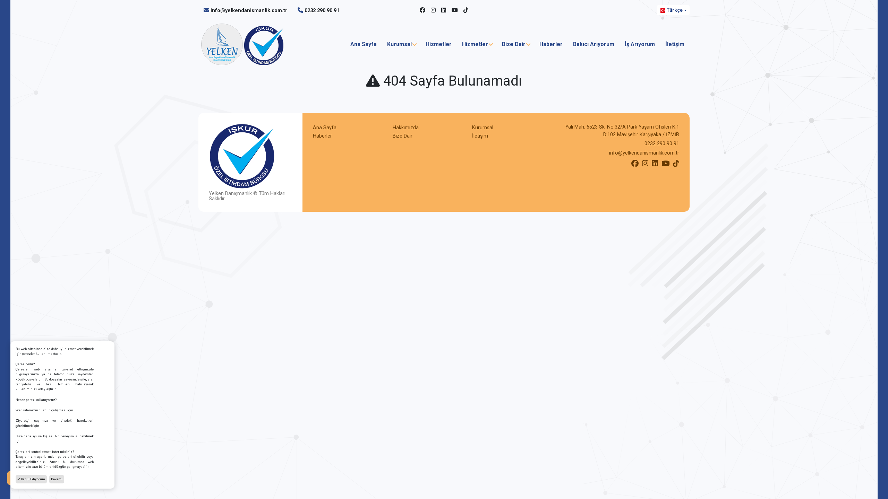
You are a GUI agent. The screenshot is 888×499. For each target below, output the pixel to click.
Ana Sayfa (363, 44)
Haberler (551, 44)
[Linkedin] (443, 10)
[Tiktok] (465, 10)
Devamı (56, 479)
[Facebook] (422, 10)
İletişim (674, 44)
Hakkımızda (406, 128)
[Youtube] (455, 10)
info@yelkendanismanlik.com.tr (249, 11)
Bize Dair (514, 44)
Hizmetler (439, 44)
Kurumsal (399, 44)
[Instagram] (433, 10)
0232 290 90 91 (322, 11)
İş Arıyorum (640, 44)
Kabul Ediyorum (32, 479)
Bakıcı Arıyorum (593, 44)
